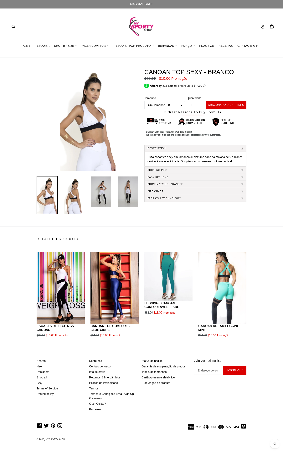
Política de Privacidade (103, 382)
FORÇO (189, 45)
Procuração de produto (156, 382)
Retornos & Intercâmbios (105, 377)
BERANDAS (168, 45)
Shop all (42, 377)
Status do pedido (152, 360)
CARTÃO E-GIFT (248, 45)
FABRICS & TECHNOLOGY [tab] (164, 198)
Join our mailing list (207, 360)
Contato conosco (100, 366)
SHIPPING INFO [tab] (157, 170)
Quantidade (194, 98)
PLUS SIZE (206, 45)
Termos (94, 388)
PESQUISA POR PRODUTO (134, 45)
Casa (26, 45)
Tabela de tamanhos (154, 371)
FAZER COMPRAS (96, 45)
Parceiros (95, 409)
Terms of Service (47, 388)
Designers (43, 371)
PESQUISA (42, 45)
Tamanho (150, 98)
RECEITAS (226, 45)
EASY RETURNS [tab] (157, 177)
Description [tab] (156, 148)
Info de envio (97, 371)
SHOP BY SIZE (66, 45)
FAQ (39, 382)
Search (41, 360)
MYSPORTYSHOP (55, 439)
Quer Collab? (97, 403)
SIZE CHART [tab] (155, 191)
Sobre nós (95, 360)
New (39, 366)
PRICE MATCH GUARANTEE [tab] (165, 184)
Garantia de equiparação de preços (164, 366)
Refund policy (45, 393)
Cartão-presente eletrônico (158, 377)
